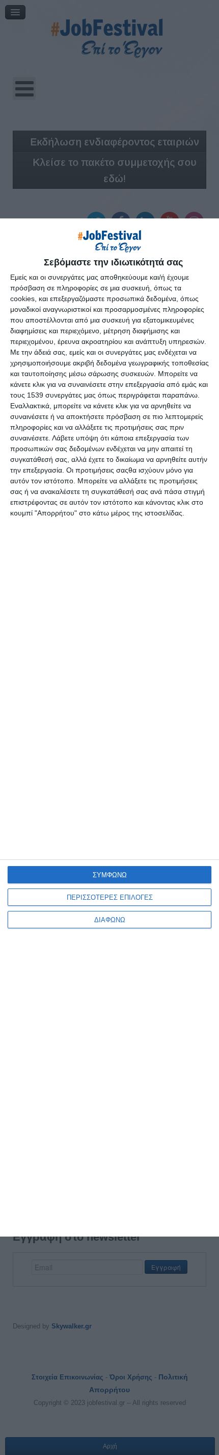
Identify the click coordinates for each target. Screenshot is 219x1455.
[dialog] (109, 727)
